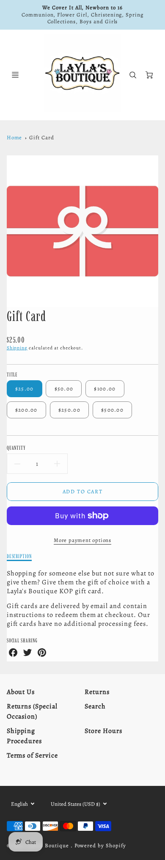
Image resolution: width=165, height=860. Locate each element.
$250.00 (69, 409)
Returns (97, 692)
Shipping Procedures (24, 736)
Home (14, 137)
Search (95, 706)
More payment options (82, 540)
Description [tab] (19, 556)
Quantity (16, 447)
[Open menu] (15, 74)
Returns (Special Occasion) (32, 711)
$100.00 (105, 388)
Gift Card (41, 137)
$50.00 (64, 388)
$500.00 (112, 409)
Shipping (17, 348)
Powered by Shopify (100, 845)
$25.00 (24, 388)
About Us (21, 692)
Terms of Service (32, 755)
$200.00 (26, 409)
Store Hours (103, 731)
